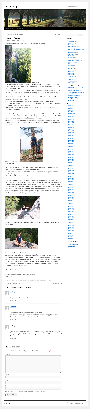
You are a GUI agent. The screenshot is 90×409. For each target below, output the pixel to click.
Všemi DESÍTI (71, 81)
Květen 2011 (71, 132)
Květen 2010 (71, 151)
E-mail (7, 380)
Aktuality (24, 280)
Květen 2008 (71, 189)
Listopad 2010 (71, 141)
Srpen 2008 (70, 184)
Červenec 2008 (71, 186)
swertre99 (70, 95)
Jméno (7, 374)
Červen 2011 (71, 130)
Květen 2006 (71, 227)
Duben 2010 (71, 152)
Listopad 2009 (71, 160)
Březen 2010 (71, 154)
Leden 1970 (70, 238)
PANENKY (70, 68)
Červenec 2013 (71, 113)
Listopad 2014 (71, 107)
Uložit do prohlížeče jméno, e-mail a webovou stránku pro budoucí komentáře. (26, 391)
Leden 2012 (70, 126)
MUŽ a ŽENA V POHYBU (74, 60)
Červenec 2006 (71, 224)
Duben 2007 (71, 209)
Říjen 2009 (70, 162)
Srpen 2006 (70, 222)
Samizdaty (70, 71)
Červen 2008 (71, 187)
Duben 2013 (71, 116)
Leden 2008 (70, 195)
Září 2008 (70, 183)
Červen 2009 (71, 168)
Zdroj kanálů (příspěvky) (73, 244)
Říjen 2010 (70, 143)
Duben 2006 (71, 228)
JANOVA (13, 307)
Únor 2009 (70, 175)
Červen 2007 (71, 206)
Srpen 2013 (70, 111)
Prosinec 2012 (71, 119)
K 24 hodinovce (57, 34)
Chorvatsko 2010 (72, 54)
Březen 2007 (71, 211)
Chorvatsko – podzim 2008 (74, 48)
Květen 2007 (71, 208)
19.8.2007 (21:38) (14, 294)
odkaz (38, 280)
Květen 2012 (71, 122)
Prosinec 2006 (71, 216)
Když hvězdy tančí (77, 90)
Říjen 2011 (70, 129)
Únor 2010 (70, 156)
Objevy (69, 67)
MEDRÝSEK (71, 59)
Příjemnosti (70, 70)
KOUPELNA (71, 57)
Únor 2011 (70, 137)
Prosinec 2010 (71, 140)
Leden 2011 (70, 138)
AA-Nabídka (71, 40)
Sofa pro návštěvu (72, 78)
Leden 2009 (70, 176)
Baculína (70, 44)
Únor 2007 (70, 213)
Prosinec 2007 (71, 197)
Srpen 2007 (70, 203)
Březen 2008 (71, 192)
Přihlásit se (70, 243)
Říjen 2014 (70, 108)
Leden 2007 (70, 214)
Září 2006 (70, 221)
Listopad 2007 (71, 198)
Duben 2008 (71, 190)
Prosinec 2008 (71, 178)
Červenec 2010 (71, 148)
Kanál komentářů (71, 246)
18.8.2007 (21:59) (14, 309)
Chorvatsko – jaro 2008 (73, 46)
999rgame (70, 90)
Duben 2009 (71, 171)
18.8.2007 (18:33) (14, 328)
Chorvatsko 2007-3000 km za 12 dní (76, 49)
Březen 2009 (71, 173)
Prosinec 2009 (71, 159)
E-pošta (70, 55)
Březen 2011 (71, 135)
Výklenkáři (70, 82)
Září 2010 (70, 145)
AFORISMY (71, 41)
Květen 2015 (71, 105)
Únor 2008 (70, 194)
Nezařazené (70, 65)
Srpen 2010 (70, 146)
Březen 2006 (71, 230)
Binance (70, 87)
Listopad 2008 (71, 179)
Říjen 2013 (70, 110)
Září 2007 (70, 202)
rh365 (69, 99)
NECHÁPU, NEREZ (72, 62)
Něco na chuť (71, 63)
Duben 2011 (71, 133)
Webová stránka (9, 385)
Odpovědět (13, 300)
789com (70, 92)
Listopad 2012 (71, 121)
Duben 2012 (71, 124)
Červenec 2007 (71, 205)
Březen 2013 (71, 118)
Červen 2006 (71, 225)
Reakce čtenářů (19, 28)
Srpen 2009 (70, 165)
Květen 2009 (71, 170)
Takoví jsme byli (71, 79)
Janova (22, 40)
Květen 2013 (71, 115)
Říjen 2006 (70, 219)
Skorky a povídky (72, 76)
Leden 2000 (70, 236)
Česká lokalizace (71, 247)
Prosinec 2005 (71, 235)
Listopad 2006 (71, 217)
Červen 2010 (71, 149)
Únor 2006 (70, 232)
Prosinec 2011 (71, 127)
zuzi (11, 292)
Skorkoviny (11, 6)
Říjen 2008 (70, 181)
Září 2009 (70, 164)
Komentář (8, 354)
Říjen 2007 (70, 200)
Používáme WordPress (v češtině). (76, 403)
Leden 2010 (70, 157)
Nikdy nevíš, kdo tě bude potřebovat (14, 34)
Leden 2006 (70, 233)
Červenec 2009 (71, 167)
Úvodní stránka (9, 28)
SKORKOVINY (71, 73)
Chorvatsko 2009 (72, 52)
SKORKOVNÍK (71, 74)
